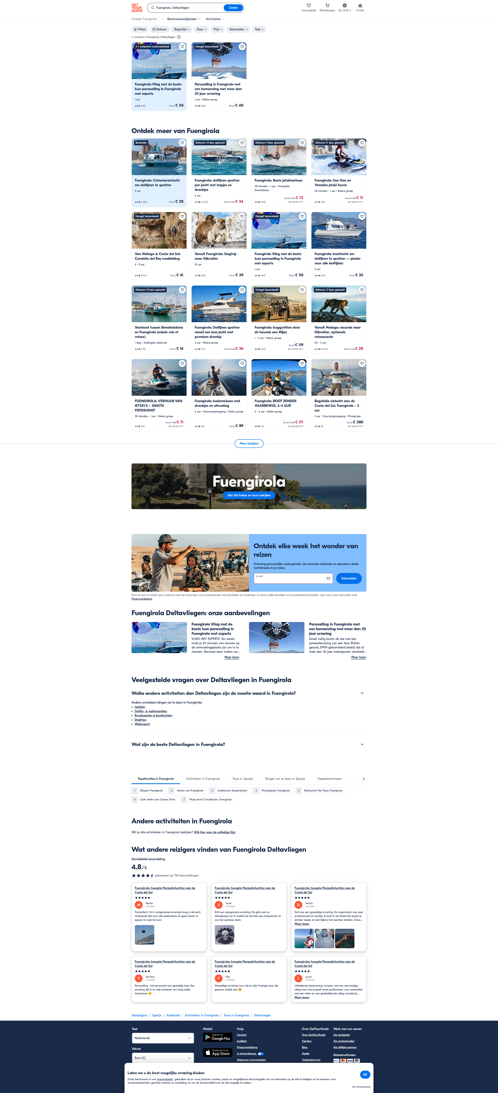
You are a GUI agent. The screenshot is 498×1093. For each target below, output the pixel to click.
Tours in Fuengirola (236, 1015)
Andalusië (173, 1015)
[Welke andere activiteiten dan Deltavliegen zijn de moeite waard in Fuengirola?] (362, 693)
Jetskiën (140, 707)
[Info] (178, 37)
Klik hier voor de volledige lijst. (215, 832)
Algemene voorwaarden (251, 1059)
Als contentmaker (343, 1041)
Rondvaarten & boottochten (153, 715)
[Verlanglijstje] (309, 5)
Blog (304, 1047)
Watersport (142, 724)
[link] (159, 76)
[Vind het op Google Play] (217, 1038)
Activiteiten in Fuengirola (202, 1015)
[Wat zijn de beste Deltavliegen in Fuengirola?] (362, 744)
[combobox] (186, 8)
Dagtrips (140, 720)
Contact (241, 1035)
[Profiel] (360, 5)
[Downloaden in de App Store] (217, 1053)
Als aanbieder (341, 1035)
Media (305, 1053)
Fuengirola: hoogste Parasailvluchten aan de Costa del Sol (165, 890)
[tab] (156, 779)
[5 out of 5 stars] (169, 897)
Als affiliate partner (345, 1047)
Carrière (306, 1041)
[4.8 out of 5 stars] (143, 875)
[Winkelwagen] (327, 5)
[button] (159, 76)
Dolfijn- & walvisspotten (151, 711)
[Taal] (345, 5)
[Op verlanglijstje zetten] (182, 46)
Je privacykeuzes (247, 1053)
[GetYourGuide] (137, 8)
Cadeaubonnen (311, 1059)
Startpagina (139, 1015)
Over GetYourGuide (313, 1035)
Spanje (156, 1015)
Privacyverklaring (142, 599)
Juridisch (242, 1041)
